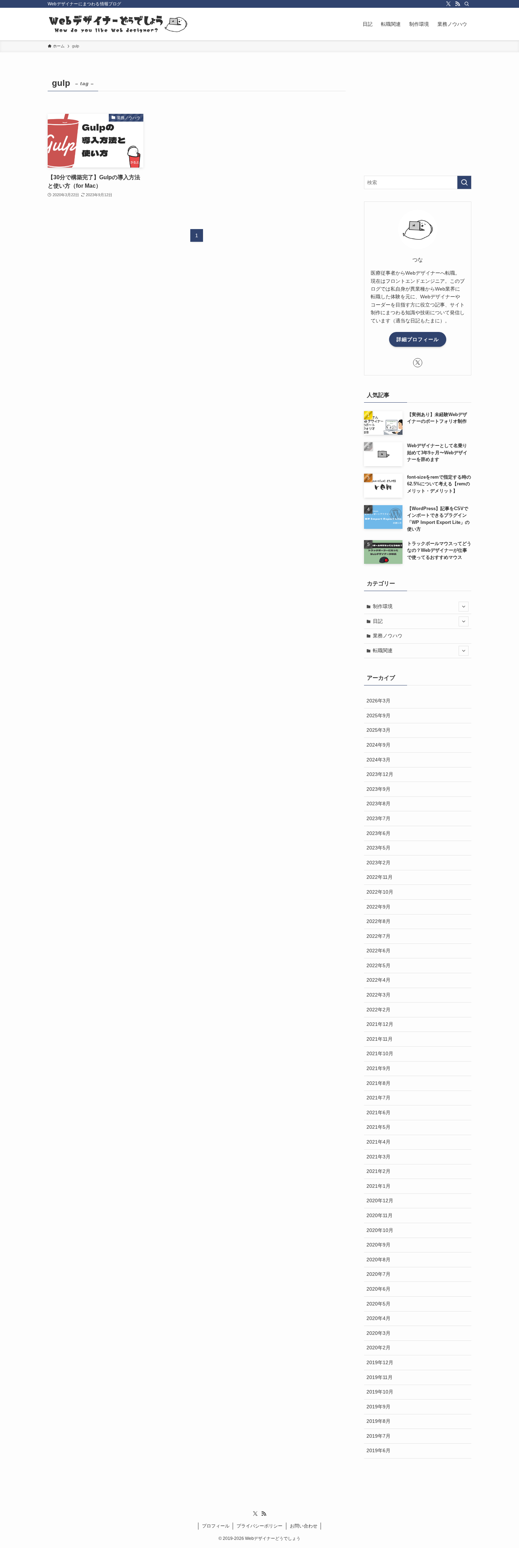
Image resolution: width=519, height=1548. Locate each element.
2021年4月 (378, 1142)
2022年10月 (379, 892)
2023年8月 (378, 803)
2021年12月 (379, 1024)
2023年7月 (378, 818)
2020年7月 (378, 1274)
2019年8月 (378, 1421)
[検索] (466, 4)
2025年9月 (378, 715)
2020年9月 (378, 1245)
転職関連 (383, 650)
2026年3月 (378, 700)
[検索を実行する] (464, 182)
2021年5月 (378, 1127)
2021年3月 (378, 1156)
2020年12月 (379, 1200)
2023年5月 (378, 848)
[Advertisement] (417, 119)
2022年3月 (378, 995)
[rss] (457, 4)
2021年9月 (378, 1068)
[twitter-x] (448, 4)
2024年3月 (378, 760)
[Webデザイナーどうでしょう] (118, 24)
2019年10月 (379, 1392)
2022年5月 (378, 965)
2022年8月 (378, 921)
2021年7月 (378, 1097)
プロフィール (215, 1526)
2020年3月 (378, 1333)
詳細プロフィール (417, 339)
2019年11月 (379, 1377)
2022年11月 (379, 877)
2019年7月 (378, 1436)
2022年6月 (378, 950)
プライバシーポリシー (259, 1526)
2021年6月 (378, 1112)
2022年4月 (378, 980)
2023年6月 (378, 833)
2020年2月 (378, 1347)
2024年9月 (378, 745)
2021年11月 (379, 1039)
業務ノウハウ (387, 635)
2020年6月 (378, 1289)
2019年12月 (379, 1362)
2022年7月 (378, 936)
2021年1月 (378, 1186)
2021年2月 (378, 1171)
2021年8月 (378, 1083)
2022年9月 (378, 907)
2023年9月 (378, 789)
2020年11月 (379, 1215)
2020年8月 (378, 1259)
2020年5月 (378, 1304)
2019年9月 (378, 1406)
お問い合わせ (303, 1526)
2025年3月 (378, 730)
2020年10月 (379, 1230)
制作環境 (383, 606)
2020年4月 (378, 1318)
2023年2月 (378, 862)
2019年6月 (378, 1450)
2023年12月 (379, 774)
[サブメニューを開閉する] (464, 607)
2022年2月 (378, 1009)
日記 (378, 621)
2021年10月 (379, 1053)
